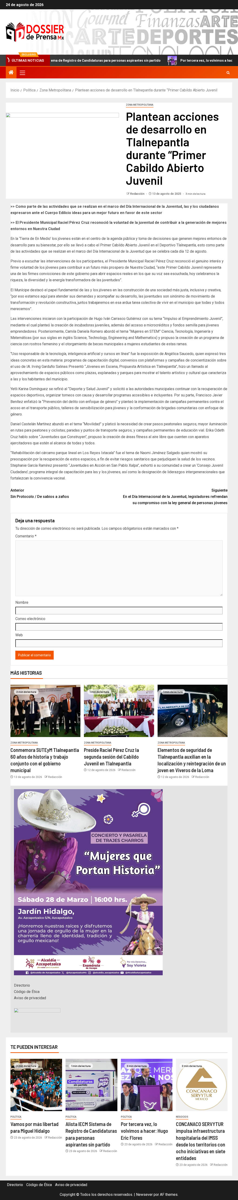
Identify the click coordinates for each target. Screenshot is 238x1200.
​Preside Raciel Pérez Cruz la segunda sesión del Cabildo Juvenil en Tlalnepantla (111, 757)
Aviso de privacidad (30, 998)
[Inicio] (11, 73)
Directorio (22, 985)
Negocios (182, 1117)
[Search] (228, 72)
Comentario (25, 536)
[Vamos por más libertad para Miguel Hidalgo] (36, 1085)
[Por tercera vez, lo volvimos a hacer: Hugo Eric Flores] (146, 1085)
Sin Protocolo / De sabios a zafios (39, 493)
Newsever (144, 1194)
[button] (22, 72)
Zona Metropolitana (139, 105)
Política (15, 1117)
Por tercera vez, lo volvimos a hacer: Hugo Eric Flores (188, 60)
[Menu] (22, 72)
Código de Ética (27, 991)
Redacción (137, 193)
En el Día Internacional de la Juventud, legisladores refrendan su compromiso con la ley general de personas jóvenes (175, 496)
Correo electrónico (30, 619)
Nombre (21, 602)
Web (19, 635)
